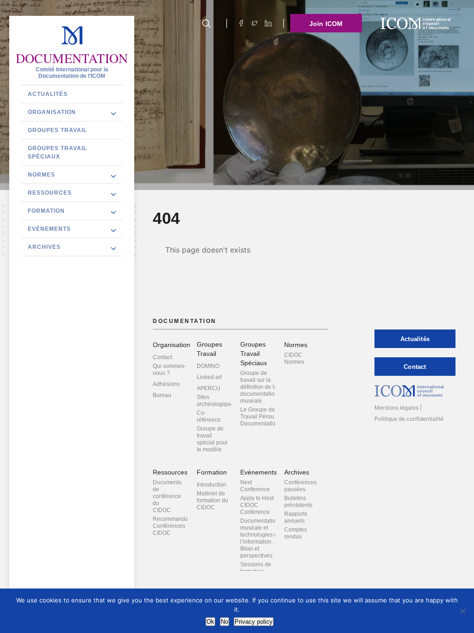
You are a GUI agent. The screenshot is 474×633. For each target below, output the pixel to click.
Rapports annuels (295, 517)
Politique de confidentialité (408, 418)
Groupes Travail (57, 130)
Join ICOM (326, 23)
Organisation (52, 112)
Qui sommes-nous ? (169, 369)
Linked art (209, 377)
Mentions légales (396, 407)
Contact (162, 357)
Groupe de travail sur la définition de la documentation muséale (259, 387)
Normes (41, 174)
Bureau (162, 395)
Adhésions (166, 384)
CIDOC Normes (294, 358)
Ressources (50, 193)
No (224, 621)
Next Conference (255, 486)
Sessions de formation (255, 568)
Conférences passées (300, 486)
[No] (462, 610)
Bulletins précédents (298, 501)
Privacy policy (254, 621)
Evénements (49, 229)
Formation (46, 211)
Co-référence (209, 416)
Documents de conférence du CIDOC (167, 496)
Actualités (48, 94)
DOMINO (208, 366)
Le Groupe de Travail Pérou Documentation (259, 416)
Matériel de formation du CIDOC (212, 500)
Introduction (211, 484)
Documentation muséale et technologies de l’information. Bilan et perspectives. (260, 538)
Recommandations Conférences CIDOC (176, 526)
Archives (44, 247)
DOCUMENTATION (72, 58)
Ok (210, 621)
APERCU (208, 388)
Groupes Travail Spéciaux (57, 152)
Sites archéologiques (216, 400)
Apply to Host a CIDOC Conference (259, 505)
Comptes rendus (295, 533)
